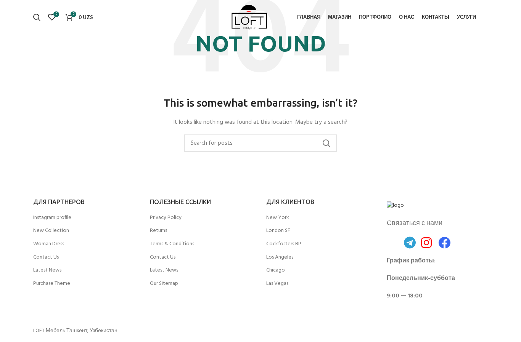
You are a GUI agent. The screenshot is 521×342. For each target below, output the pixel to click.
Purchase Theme (51, 284)
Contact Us (46, 257)
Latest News (47, 270)
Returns (158, 231)
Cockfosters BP (283, 244)
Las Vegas (277, 284)
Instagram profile (52, 218)
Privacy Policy (166, 218)
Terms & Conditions (172, 244)
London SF (278, 231)
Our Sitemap (164, 284)
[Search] (36, 17)
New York (277, 218)
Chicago (275, 270)
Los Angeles (279, 257)
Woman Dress (48, 244)
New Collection (51, 231)
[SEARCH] (326, 143)
